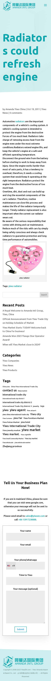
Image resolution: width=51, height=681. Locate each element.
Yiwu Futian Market (11, 422)
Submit (20, 629)
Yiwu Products (10, 370)
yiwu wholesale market (22, 442)
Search (44, 295)
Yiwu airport (31, 410)
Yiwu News (8, 365)
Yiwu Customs (7, 418)
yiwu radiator (15, 286)
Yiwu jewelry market (11, 430)
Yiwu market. (11, 434)
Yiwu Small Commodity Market (13, 438)
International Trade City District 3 (17, 406)
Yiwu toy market (31, 438)
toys (42, 406)
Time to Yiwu (25, 575)
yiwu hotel (25, 422)
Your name (25, 531)
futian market (22, 391)
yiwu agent (18, 410)
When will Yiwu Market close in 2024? (21, 344)
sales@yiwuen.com (35, 516)
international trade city (14, 394)
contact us (10, 390)
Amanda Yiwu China (15, 109)
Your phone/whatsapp (24, 563)
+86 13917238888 (27, 519)
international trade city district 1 (13, 398)
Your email (25, 544)
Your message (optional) (25, 589)
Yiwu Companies (11, 360)
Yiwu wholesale (8, 442)
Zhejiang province (12, 446)
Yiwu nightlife (26, 434)
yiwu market (31, 430)
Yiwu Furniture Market (33, 418)
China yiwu (6, 386)
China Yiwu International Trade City (24, 386)
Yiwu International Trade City (21, 425)
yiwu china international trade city (16, 414)
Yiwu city (35, 414)
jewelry (36, 406)
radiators (20, 121)
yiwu (6, 410)
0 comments (16, 113)
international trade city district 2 (17, 402)
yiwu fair (17, 418)
